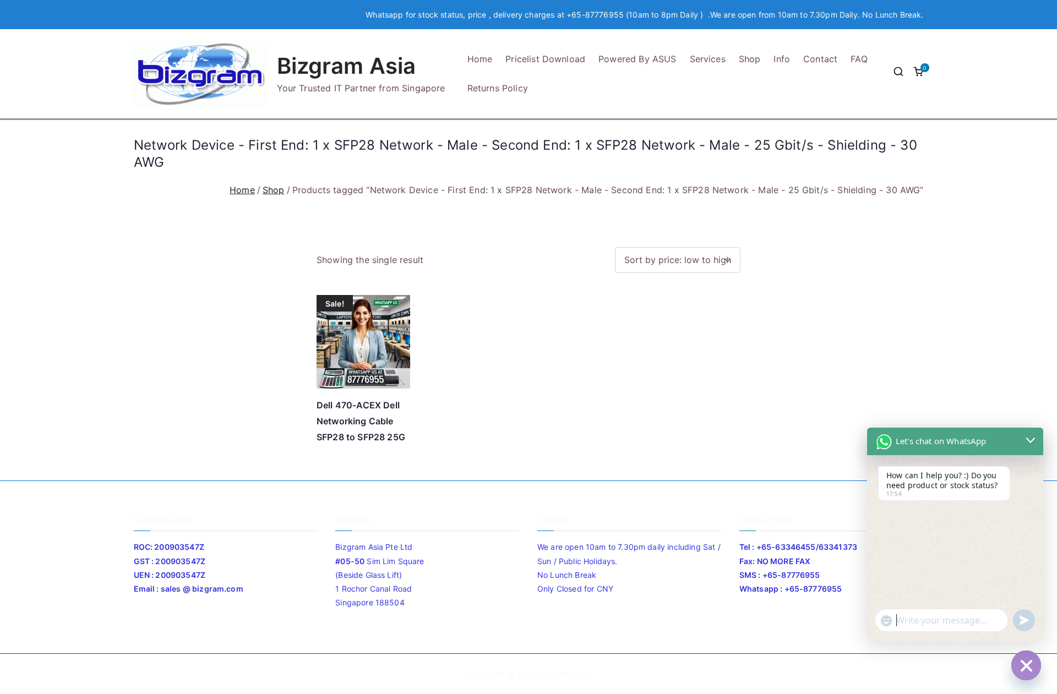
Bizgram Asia (346, 65)
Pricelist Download (545, 58)
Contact (820, 58)
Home (480, 58)
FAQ (859, 58)
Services (708, 58)
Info (781, 58)
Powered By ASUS (637, 58)
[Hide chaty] (1026, 665)
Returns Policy (497, 88)
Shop (750, 58)
